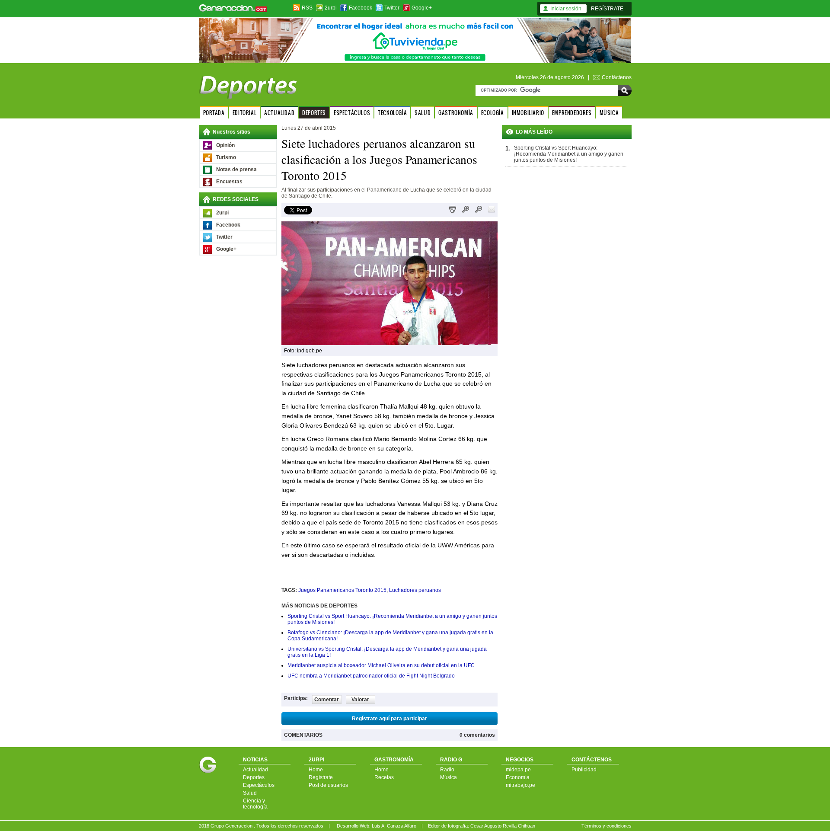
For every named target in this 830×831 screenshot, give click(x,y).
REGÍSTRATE (607, 9)
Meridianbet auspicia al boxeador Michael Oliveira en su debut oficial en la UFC (381, 665)
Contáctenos (617, 77)
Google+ (422, 8)
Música (448, 777)
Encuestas (229, 182)
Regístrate (321, 777)
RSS (307, 8)
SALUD (423, 112)
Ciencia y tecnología (255, 804)
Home (316, 770)
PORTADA (214, 112)
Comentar (326, 700)
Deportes (254, 777)
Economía (518, 777)
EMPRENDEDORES (572, 112)
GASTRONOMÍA (455, 112)
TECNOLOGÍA (392, 112)
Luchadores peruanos (415, 590)
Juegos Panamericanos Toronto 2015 (342, 590)
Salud (250, 793)
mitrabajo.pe (520, 785)
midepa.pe (518, 770)
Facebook (360, 8)
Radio (447, 770)
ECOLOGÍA (492, 112)
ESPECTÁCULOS (352, 112)
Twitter (391, 8)
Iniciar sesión (565, 9)
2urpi (331, 8)
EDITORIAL (244, 112)
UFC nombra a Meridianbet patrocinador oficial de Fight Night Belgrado (371, 676)
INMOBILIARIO (528, 112)
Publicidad (584, 770)
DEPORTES (314, 112)
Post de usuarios (328, 785)
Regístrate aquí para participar (389, 719)
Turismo (226, 157)
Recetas (384, 777)
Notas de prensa (236, 169)
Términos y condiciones (606, 825)
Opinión (225, 145)
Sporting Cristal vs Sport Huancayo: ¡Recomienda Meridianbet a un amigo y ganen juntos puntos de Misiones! (568, 154)
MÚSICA (609, 112)
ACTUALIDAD (279, 112)
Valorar (360, 700)
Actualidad (255, 770)
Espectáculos (259, 785)
